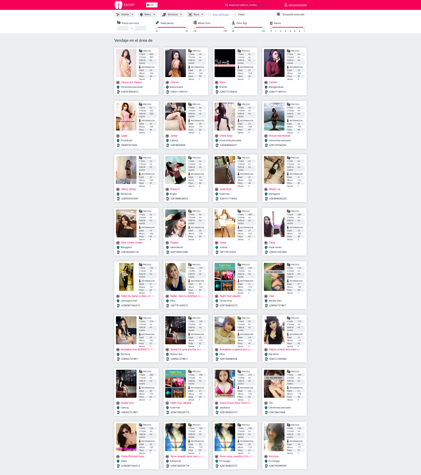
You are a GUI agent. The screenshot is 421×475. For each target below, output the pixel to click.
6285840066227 (228, 145)
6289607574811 (277, 305)
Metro (147, 14)
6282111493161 (179, 91)
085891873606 (129, 145)
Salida (241, 14)
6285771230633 (228, 91)
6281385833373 (228, 305)
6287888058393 (179, 198)
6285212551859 (277, 252)
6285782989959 (277, 465)
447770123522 (228, 252)
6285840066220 (277, 198)
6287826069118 (129, 252)
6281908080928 (228, 358)
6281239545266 (277, 145)
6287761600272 (179, 305)
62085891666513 (130, 305)
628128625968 (277, 412)
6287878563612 (129, 91)
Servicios (172, 14)
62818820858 (178, 145)
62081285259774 (180, 412)
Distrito (125, 14)
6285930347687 (129, 198)
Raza (196, 14)
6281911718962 (228, 198)
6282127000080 (277, 358)
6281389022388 (179, 252)
